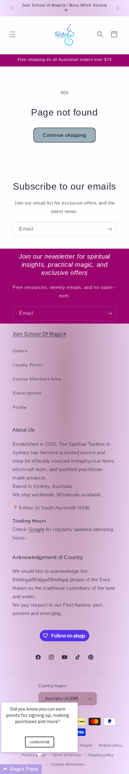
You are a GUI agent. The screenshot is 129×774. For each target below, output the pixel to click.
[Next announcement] (117, 8)
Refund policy (110, 745)
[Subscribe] (109, 229)
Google (36, 529)
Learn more (39, 742)
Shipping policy (101, 755)
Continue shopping (64, 135)
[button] (12, 34)
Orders (20, 350)
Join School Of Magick (39, 334)
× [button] (75, 698)
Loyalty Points (28, 364)
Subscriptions (27, 392)
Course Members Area (37, 378)
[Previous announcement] (11, 8)
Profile (19, 407)
